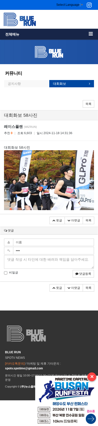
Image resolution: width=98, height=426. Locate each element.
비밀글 (13, 272)
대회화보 (59, 84)
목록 (88, 104)
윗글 (58, 220)
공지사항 (14, 84)
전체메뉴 (12, 34)
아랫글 (75, 220)
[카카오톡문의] (15, 363)
